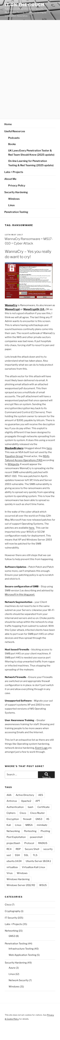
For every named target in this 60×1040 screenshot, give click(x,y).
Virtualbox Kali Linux (33, 867)
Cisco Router (37, 813)
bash (30, 807)
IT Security (11, 917)
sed (9, 855)
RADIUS (42, 843)
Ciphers (11, 813)
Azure (12, 967)
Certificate (43, 807)
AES (40, 795)
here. (32, 527)
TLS (35, 855)
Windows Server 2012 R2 (21, 885)
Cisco (23, 813)
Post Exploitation (16, 837)
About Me (10, 178)
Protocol (29, 843)
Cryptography (12, 911)
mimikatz (42, 825)
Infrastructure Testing (21, 948)
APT (37, 801)
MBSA (29, 825)
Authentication (15, 807)
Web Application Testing (22, 955)
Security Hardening (16, 192)
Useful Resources (14, 131)
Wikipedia (13, 464)
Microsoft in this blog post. (20, 594)
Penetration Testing (16, 212)
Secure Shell (32, 849)
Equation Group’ (14, 456)
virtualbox (12, 867)
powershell (36, 837)
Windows (14, 198)
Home (8, 124)
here (49, 448)
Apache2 (26, 801)
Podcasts (14, 137)
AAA (9, 795)
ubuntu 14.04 (14, 861)
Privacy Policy (16, 185)
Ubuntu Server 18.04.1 (38, 861)
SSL (26, 855)
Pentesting (30, 831)
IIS (47, 819)
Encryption (13, 819)
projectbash (13, 843)
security (48, 849)
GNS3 (39, 819)
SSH (17, 855)
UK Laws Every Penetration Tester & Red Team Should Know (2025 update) (31, 152)
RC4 (9, 849)
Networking (13, 831)
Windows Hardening (18, 879)
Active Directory (25, 795)
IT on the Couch (24, 4)
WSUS (43, 885)
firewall (27, 819)
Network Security (18, 980)
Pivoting (45, 831)
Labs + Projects (13, 172)
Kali (9, 825)
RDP (18, 849)
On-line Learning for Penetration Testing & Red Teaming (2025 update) (31, 163)
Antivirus (12, 801)
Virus (10, 873)
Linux (11, 205)
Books (12, 144)
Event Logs (41, 747)
